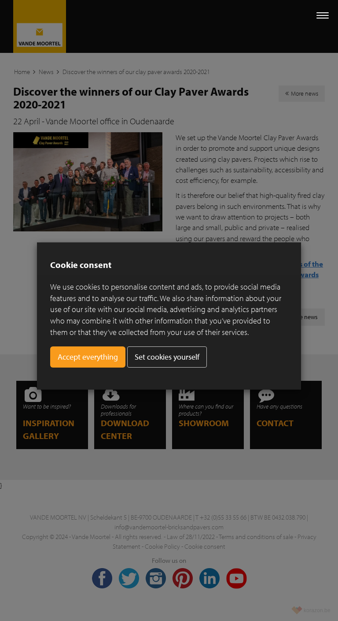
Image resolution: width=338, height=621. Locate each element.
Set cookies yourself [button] (167, 357)
